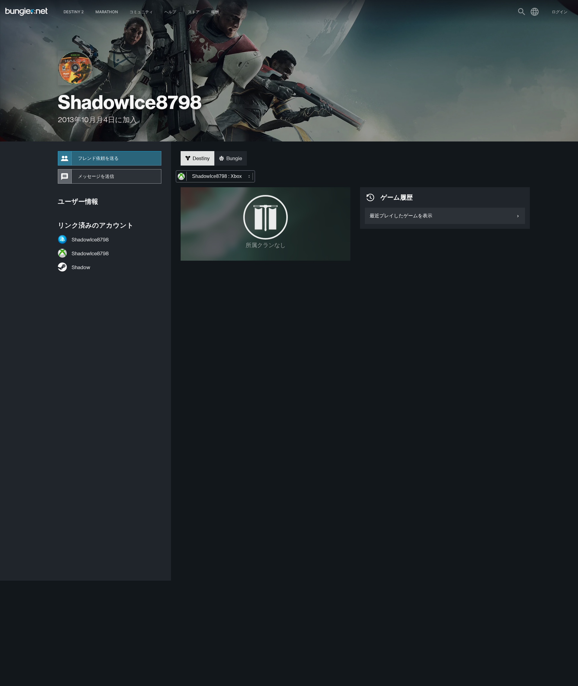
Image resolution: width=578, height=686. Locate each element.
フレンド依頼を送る (98, 158)
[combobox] (215, 176)
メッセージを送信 (96, 176)
